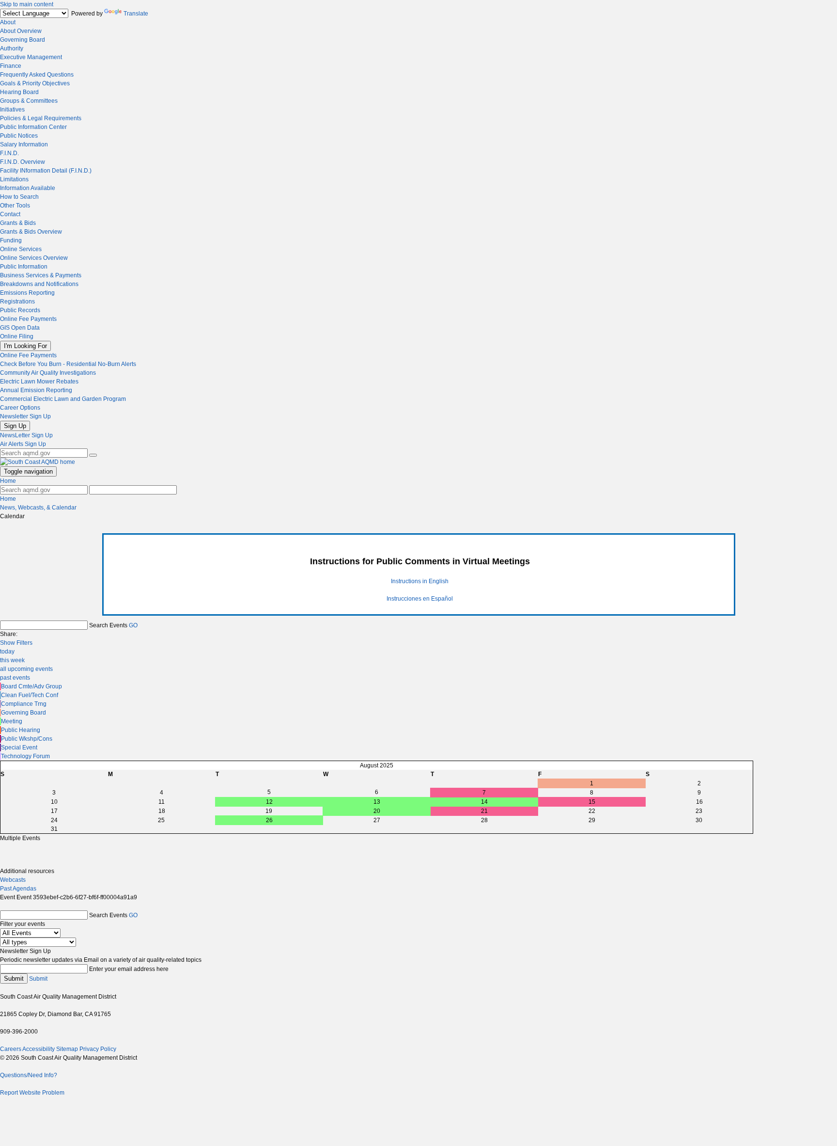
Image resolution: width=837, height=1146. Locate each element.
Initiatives (12, 109)
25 (161, 820)
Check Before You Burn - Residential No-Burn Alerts (68, 364)
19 (268, 811)
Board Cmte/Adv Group (31, 686)
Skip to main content (26, 4)
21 (484, 811)
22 (592, 811)
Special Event (19, 747)
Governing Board (22, 39)
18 (161, 811)
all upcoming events (26, 669)
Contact (10, 214)
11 (161, 801)
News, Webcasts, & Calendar (38, 507)
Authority (11, 48)
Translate (136, 13)
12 (269, 801)
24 (54, 820)
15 (592, 801)
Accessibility (38, 1049)
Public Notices (19, 135)
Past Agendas (18, 888)
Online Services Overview (34, 258)
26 (269, 820)
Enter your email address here (129, 969)
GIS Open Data (20, 327)
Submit (14, 978)
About (8, 22)
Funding (11, 240)
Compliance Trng (23, 703)
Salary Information (24, 144)
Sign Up (15, 426)
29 (592, 820)
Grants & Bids (18, 223)
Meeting (11, 721)
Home (8, 481)
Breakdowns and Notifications (39, 284)
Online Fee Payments (28, 319)
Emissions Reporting (27, 292)
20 (376, 811)
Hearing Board (19, 92)
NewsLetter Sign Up (26, 435)
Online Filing (16, 336)
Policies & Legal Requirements (40, 118)
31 (54, 829)
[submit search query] (93, 455)
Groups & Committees (29, 100)
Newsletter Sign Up (25, 416)
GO (133, 625)
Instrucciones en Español (420, 598)
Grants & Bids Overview (31, 231)
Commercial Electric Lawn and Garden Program (63, 399)
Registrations (17, 301)
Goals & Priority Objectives (35, 83)
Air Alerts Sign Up (23, 444)
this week (12, 660)
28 (484, 820)
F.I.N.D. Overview (22, 162)
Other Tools (15, 205)
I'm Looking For (25, 346)
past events (15, 677)
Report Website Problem (32, 1092)
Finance (10, 66)
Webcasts (13, 879)
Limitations (14, 179)
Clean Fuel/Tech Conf (29, 695)
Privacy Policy (97, 1049)
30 (699, 820)
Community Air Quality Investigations (48, 372)
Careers (10, 1049)
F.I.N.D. (9, 153)
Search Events (108, 625)
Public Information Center (33, 127)
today (7, 651)
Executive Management (31, 57)
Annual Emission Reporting (36, 390)
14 (484, 801)
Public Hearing (20, 730)
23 (699, 811)
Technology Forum (25, 756)
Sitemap (67, 1049)
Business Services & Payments (40, 275)
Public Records (20, 310)
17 (54, 811)
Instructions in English (420, 581)
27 (376, 820)
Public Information (23, 266)
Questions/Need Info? (28, 1075)
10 (54, 801)
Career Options (20, 407)
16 (699, 801)
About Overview (21, 31)
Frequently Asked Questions (37, 74)
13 (376, 801)
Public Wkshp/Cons (26, 738)
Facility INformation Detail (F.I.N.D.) (46, 170)
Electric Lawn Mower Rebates (39, 381)
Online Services (21, 249)
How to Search (19, 196)
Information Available (27, 188)
